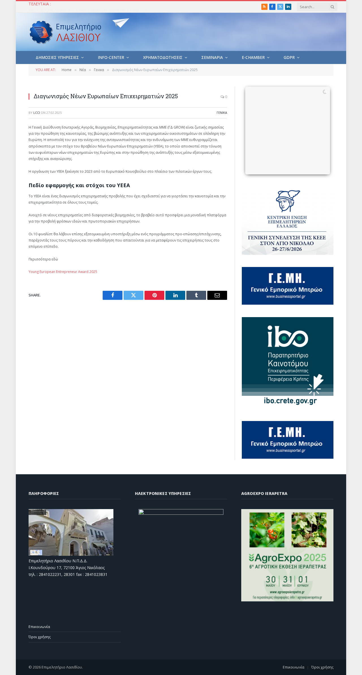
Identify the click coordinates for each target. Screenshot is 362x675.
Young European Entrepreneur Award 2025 (63, 271)
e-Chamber (253, 57)
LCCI (36, 112)
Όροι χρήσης (40, 636)
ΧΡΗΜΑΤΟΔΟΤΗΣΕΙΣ (162, 57)
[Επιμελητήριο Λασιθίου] (66, 32)
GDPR (289, 57)
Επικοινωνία (39, 626)
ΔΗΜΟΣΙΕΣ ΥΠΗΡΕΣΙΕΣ (57, 57)
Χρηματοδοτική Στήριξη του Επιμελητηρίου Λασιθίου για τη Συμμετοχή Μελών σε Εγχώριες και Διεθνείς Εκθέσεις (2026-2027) (92, 9)
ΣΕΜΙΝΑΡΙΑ (212, 57)
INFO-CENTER (111, 57)
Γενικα (222, 112)
